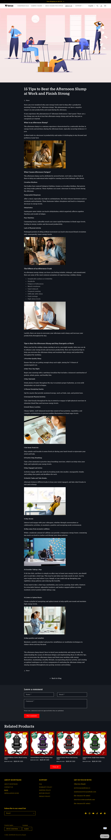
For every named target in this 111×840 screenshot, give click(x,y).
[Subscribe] (33, 813)
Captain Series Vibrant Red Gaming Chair (67, 758)
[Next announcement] (106, 1)
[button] (37, 6)
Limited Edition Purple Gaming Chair (41, 757)
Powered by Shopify (21, 834)
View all (55, 767)
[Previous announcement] (5, 1)
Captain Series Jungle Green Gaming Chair (93, 758)
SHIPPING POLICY (45, 790)
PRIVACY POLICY (44, 796)
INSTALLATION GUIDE (11, 793)
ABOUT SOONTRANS (11, 784)
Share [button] (28, 100)
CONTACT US (8, 787)
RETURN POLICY (44, 793)
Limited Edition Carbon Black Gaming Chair (15, 758)
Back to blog (56, 678)
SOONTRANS (12, 834)
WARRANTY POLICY (45, 787)
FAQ (40, 784)
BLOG (6, 790)
